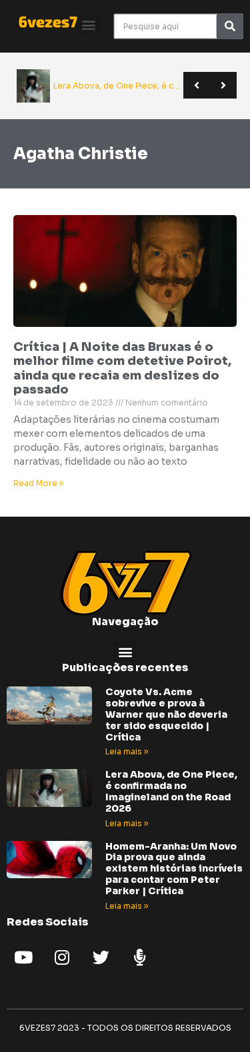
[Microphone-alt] (139, 957)
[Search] (230, 26)
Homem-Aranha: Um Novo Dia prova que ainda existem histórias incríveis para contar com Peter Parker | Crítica (174, 868)
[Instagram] (62, 957)
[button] (89, 24)
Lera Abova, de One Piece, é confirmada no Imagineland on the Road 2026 (171, 791)
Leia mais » (126, 751)
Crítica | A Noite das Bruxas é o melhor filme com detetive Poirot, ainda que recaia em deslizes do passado (122, 368)
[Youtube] (23, 957)
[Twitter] (100, 957)
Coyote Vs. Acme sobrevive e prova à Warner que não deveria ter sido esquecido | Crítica (166, 714)
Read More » (38, 483)
